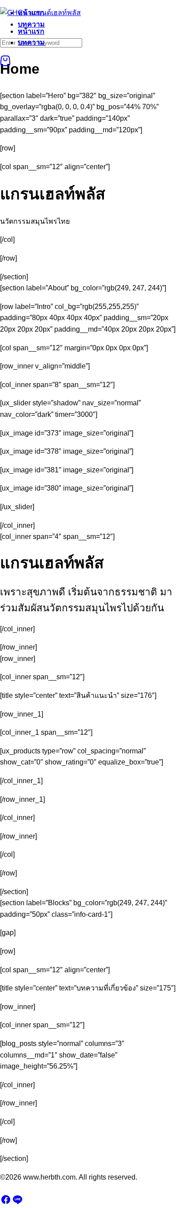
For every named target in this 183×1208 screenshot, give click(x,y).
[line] (17, 1202)
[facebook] (6, 1202)
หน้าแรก (31, 31)
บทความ (31, 42)
